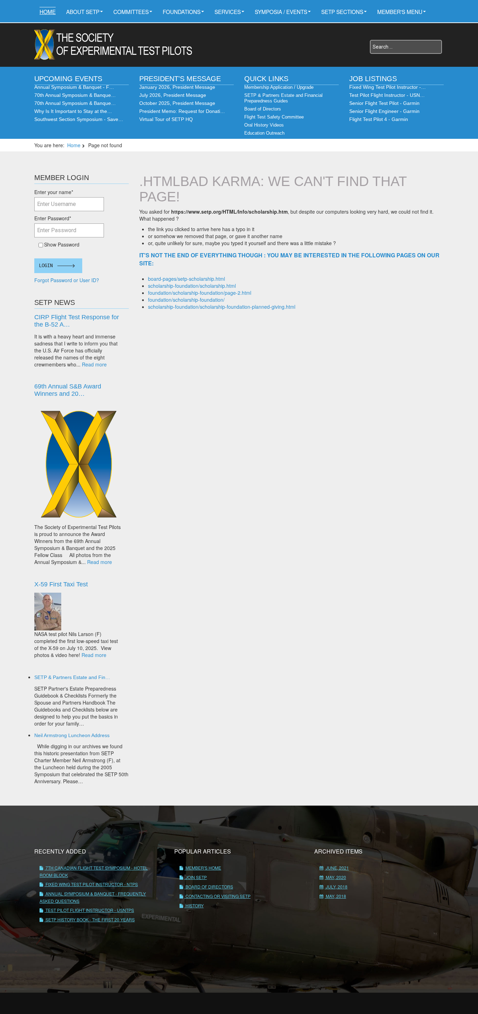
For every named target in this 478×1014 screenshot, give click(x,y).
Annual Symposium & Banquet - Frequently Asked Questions (93, 897)
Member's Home (202, 868)
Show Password (60, 244)
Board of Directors (262, 109)
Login (46, 266)
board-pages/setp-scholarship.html (186, 278)
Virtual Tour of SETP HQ (166, 119)
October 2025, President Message (177, 103)
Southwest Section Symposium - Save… (78, 119)
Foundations (182, 11)
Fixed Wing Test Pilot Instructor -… (387, 87)
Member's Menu (399, 11)
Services (228, 11)
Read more (94, 364)
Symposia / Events (281, 11)
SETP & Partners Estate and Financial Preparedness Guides (283, 98)
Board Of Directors (208, 887)
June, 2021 (337, 868)
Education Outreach (264, 133)
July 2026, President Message (172, 95)
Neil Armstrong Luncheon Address (72, 735)
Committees (131, 11)
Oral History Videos (264, 125)
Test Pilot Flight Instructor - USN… (387, 95)
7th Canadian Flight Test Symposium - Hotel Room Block (94, 871)
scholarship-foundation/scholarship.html (192, 285)
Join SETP (195, 877)
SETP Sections (342, 11)
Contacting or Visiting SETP (217, 896)
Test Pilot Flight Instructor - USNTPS (89, 910)
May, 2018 (335, 896)
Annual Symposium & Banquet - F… (74, 87)
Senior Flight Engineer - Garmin (384, 111)
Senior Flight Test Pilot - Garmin (384, 103)
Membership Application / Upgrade (279, 87)
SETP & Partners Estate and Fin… (72, 677)
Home (48, 11)
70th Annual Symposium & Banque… (75, 95)
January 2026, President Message (177, 87)
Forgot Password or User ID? (66, 280)
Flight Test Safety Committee (274, 117)
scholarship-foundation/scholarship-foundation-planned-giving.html (221, 306)
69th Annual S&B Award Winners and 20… (67, 390)
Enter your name (53, 191)
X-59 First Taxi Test (61, 584)
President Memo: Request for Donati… (182, 111)
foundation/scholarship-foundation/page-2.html (199, 292)
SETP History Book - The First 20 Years (89, 919)
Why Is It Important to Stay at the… (73, 111)
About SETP (82, 11)
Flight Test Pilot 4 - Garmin (378, 119)
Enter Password (52, 218)
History (194, 905)
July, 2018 (336, 887)
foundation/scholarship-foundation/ (186, 299)
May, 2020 (335, 877)
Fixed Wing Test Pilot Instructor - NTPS (91, 884)
